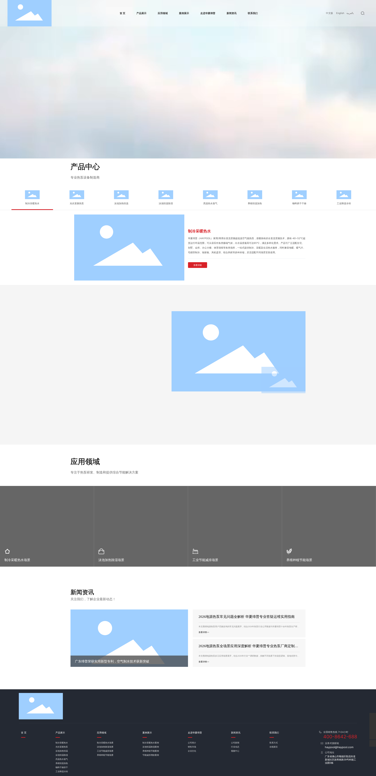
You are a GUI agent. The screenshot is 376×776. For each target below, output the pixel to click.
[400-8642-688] (372, 716)
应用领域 (85, 461)
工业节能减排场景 (205, 560)
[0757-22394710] (372, 723)
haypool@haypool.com (339, 747)
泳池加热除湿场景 (111, 560)
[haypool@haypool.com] (372, 729)
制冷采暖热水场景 (17, 560)
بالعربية (350, 13)
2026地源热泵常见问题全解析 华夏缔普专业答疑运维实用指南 (247, 617)
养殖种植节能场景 (299, 560)
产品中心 (85, 166)
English (340, 13)
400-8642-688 (340, 736)
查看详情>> (204, 632)
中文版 (329, 13)
